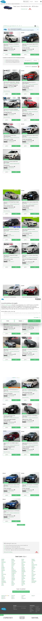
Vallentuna (33, 567)
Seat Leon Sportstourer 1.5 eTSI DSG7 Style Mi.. (30, 485)
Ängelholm (33, 578)
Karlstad (13, 564)
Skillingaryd (23, 571)
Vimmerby (33, 571)
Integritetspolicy (32, 610)
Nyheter (31, 608)
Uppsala (33, 566)
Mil (19, 25)
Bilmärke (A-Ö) (13, 25)
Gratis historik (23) (30, 355)
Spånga (23, 576)
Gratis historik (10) (11, 50)
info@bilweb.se (15, 609)
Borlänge (2, 567)
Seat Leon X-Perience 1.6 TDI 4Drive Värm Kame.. (29, 416)
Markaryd (13, 583)
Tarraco (23, 598)
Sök (4, 3)
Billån (36, 611)
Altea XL (2, 596)
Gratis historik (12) (30, 115)
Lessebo (13, 576)
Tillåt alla (34, 320)
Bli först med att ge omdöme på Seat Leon (21, 591)
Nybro (23, 563)
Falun (2, 572)
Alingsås (2, 559)
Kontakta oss (31, 607)
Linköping (13, 579)
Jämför (6, 54)
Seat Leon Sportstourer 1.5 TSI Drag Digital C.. (29, 297)
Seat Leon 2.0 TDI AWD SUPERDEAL (11, 109)
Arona (2, 598)
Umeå (33, 563)
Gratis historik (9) (29, 235)
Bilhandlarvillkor (38, 608)
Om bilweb (37, 607)
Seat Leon (9, 3)
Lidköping (13, 578)
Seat (6, 3)
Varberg (33, 568)
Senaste (8, 25)
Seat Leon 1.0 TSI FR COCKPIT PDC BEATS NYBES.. (11, 162)
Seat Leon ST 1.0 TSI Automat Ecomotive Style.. (10, 297)
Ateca (13, 595)
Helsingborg (3, 580)
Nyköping (23, 564)
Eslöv (2, 571)
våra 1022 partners (7, 304)
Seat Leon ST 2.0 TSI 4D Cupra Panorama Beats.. (10, 136)
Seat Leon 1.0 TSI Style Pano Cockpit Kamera (11, 202)
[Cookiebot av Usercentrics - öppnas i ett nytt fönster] (36, 299)
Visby (32, 572)
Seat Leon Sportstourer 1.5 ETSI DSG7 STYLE (11, 511)
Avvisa (7, 320)
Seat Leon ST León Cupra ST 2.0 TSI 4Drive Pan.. (11, 350)
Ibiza (12, 598)
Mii (22, 596)
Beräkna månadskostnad (14, 46)
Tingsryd (33, 559)
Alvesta (2, 560)
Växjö (32, 576)
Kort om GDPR (37, 610)
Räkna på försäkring (25, 51)
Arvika (2, 563)
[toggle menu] (41, 2)
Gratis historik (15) (11, 449)
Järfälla (13, 559)
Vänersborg (34, 574)
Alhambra (3, 595)
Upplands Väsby (34, 564)
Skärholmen (24, 575)
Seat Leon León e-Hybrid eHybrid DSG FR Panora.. (30, 202)
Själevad (23, 568)
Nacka (23, 560)
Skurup (23, 574)
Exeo (12, 596)
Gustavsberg (3, 574)
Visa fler (21, 524)
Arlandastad (3, 561)
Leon (22, 595)
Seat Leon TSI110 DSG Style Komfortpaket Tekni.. (9, 416)
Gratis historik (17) (11, 114)
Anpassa (20, 320)
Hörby (2, 583)
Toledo (33, 595)
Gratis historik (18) (11, 329)
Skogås (23, 572)
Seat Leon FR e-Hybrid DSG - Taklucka (11, 82)
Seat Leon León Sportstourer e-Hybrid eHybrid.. (29, 83)
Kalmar (13, 561)
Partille (23, 566)
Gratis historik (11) (11, 261)
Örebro (33, 579)
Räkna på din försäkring (8, 552)
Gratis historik (10, 355)
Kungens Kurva (14, 571)
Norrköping (23, 561)
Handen (2, 579)
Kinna (12, 566)
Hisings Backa (3, 582)
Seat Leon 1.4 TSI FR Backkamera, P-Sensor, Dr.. (11, 390)
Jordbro (2, 585)
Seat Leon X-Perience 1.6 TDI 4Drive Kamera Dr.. (11, 44)
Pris (17, 25)
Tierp (22, 585)
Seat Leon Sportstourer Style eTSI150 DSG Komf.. (11, 485)
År (21, 25)
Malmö (13, 582)
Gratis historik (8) (29, 50)
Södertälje (23, 583)
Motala (13, 585)
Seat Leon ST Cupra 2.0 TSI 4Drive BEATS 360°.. (11, 323)
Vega (32, 570)
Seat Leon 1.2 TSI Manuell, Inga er (29, 389)
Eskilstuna (3, 570)
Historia (31, 611)
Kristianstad (14, 570)
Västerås (33, 575)
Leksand (13, 575)
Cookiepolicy (31, 609)
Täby (32, 561)
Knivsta (13, 568)
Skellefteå (23, 570)
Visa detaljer (36, 317)
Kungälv (13, 574)
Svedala (23, 582)
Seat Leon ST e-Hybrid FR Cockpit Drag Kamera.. (11, 256)
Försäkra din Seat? (24, 9)
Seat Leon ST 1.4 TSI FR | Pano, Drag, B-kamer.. (30, 256)
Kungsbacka (14, 572)
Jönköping (13, 560)
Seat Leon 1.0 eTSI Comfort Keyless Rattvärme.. (29, 110)
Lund (12, 580)
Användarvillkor (38, 609)
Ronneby (23, 567)
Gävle (2, 575)
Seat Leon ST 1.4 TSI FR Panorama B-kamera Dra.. (29, 323)
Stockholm (23, 578)
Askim (2, 564)
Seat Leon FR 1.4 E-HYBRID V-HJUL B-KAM (11, 443)
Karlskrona (13, 563)
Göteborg (3, 576)
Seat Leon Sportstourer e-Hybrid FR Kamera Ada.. (11, 230)
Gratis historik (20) (11, 395)
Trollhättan (33, 560)
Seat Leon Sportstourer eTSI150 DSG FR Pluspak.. (30, 443)
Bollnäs (2, 566)
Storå (22, 579)
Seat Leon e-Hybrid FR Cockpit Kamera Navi (28, 230)
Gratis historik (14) (11, 87)
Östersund (33, 582)
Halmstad (3, 578)
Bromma (2, 568)
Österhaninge (34, 580)
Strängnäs (23, 580)
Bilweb (2, 3)
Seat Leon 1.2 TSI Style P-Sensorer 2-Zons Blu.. (30, 350)
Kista (12, 567)
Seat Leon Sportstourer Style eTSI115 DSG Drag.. (30, 44)
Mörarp (23, 559)
